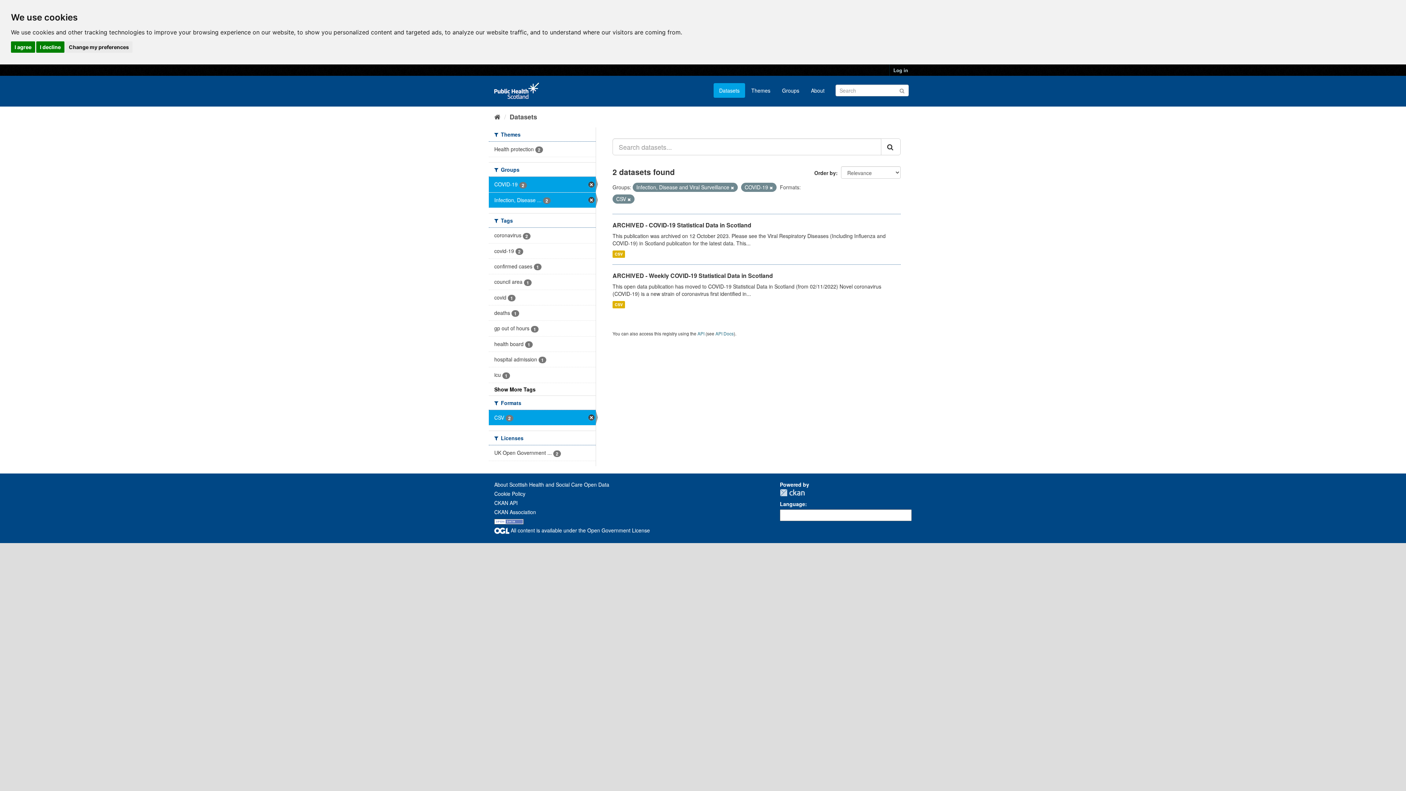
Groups (790, 90)
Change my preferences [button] (99, 47)
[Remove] (732, 187)
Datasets (729, 90)
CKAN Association (515, 512)
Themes (760, 90)
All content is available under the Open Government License (579, 530)
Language (792, 504)
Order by (825, 173)
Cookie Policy (509, 493)
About (818, 90)
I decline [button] (50, 47)
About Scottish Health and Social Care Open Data (551, 484)
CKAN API (506, 502)
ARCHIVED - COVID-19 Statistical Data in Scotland (682, 225)
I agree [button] (23, 47)
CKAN (792, 493)
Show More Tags (515, 389)
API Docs (724, 333)
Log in (900, 70)
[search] (891, 146)
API (701, 333)
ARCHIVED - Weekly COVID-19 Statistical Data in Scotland (693, 275)
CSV (619, 254)
